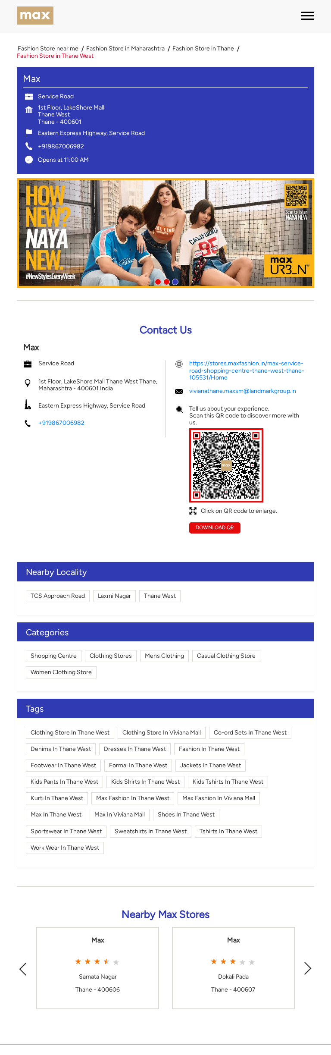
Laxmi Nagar (114, 596)
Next (308, 968)
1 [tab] (157, 281)
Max (97, 940)
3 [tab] (174, 281)
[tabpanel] (165, 233)
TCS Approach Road (58, 596)
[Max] (35, 16)
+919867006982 (61, 146)
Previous (23, 968)
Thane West (160, 596)
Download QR (215, 527)
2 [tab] (165, 281)
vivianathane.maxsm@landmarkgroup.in (242, 391)
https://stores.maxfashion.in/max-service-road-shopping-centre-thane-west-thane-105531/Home (246, 370)
